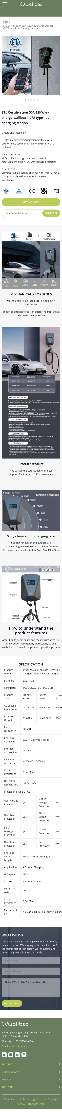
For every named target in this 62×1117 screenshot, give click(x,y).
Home (6, 21)
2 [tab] (28, 100)
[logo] (31, 4)
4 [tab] (34, 100)
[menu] (4, 4)
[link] (15, 1023)
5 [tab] (37, 100)
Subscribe (51, 213)
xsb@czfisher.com (19, 1046)
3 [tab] (31, 100)
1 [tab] (25, 100)
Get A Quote (31, 202)
